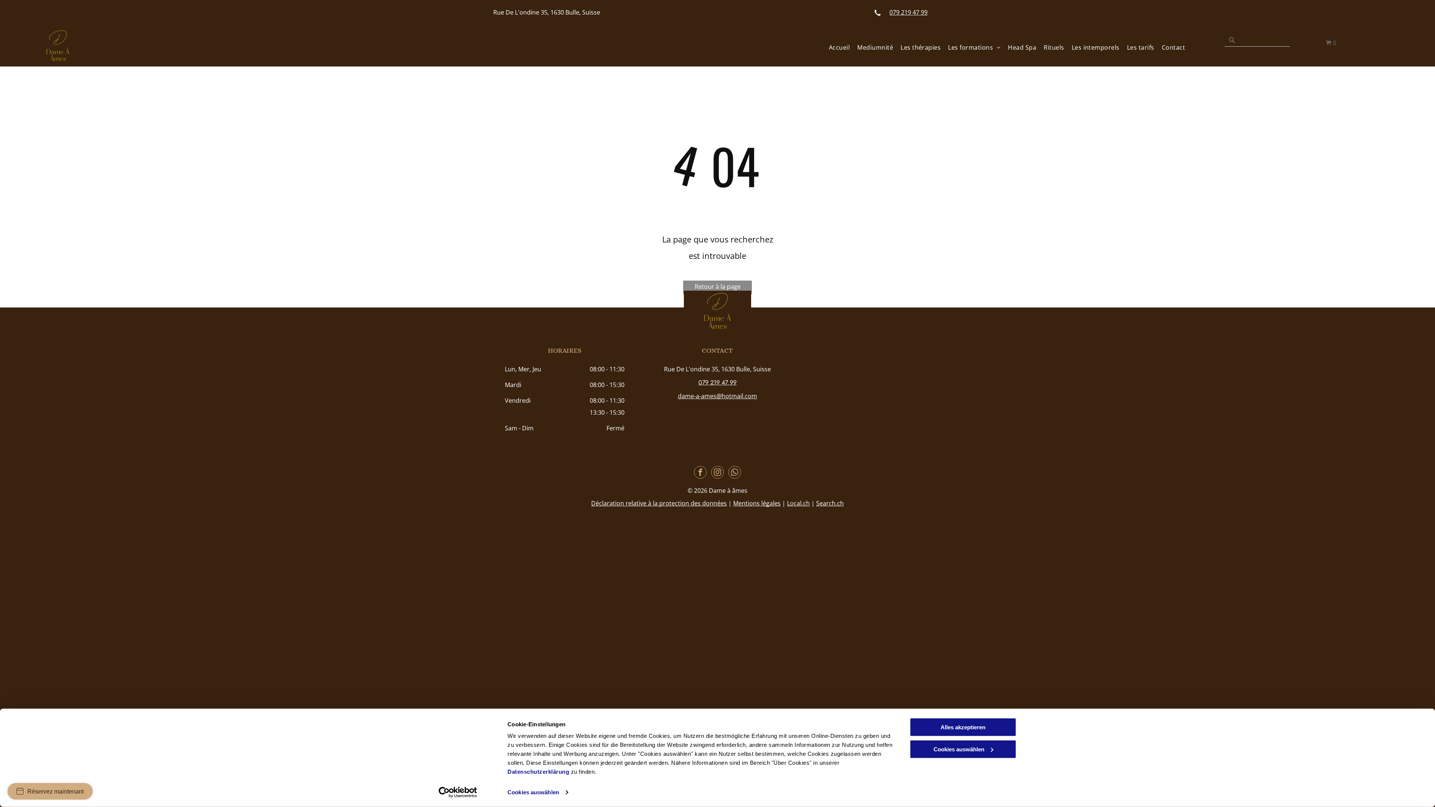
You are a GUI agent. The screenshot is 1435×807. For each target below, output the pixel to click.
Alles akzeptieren (963, 727)
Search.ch (830, 503)
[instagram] (717, 473)
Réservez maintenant (55, 791)
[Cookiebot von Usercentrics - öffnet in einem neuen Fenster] (458, 792)
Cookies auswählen (533, 792)
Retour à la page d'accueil (718, 288)
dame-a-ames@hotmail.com (717, 396)
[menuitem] (835, 47)
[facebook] (700, 473)
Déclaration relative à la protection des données (659, 503)
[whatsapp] (734, 473)
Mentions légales (757, 503)
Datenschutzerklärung (538, 772)
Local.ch (798, 503)
